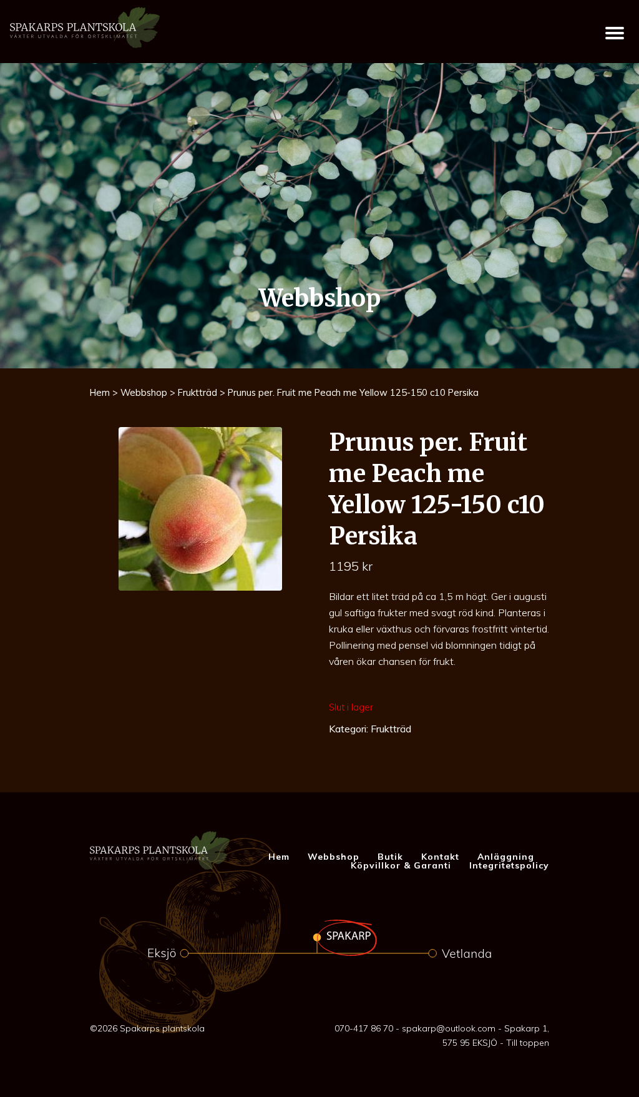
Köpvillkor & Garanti (401, 865)
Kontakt (440, 856)
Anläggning (505, 856)
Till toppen (527, 1042)
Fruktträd (197, 392)
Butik (390, 856)
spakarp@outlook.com (448, 1028)
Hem (100, 392)
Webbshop (143, 392)
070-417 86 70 (363, 1028)
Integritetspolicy (509, 865)
